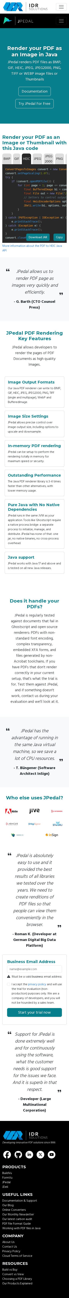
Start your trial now (34, 1012)
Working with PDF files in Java (21, 1228)
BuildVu (7, 1173)
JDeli (5, 1187)
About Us (8, 1242)
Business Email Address (31, 961)
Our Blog (8, 1205)
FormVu (7, 1178)
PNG (59, 158)
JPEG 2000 (48, 159)
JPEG (37, 158)
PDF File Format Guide (16, 1224)
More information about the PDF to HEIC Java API (32, 248)
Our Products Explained (17, 1283)
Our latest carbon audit (17, 1219)
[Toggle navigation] (61, 7)
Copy (59, 236)
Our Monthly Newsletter (18, 1214)
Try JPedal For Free (34, 103)
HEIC (26, 158)
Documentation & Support (19, 1201)
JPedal (6, 1182)
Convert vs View (13, 1274)
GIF (16, 158)
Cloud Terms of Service (17, 1256)
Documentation (35, 91)
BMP (6, 158)
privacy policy (37, 984)
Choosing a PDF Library (17, 1279)
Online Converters (14, 1210)
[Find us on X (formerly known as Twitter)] (40, 1154)
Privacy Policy (11, 1251)
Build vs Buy (9, 1270)
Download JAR (38, 237)
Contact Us (9, 1247)
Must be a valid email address (37, 977)
